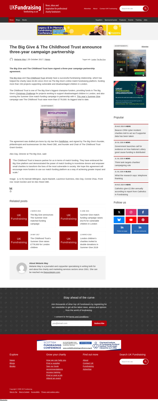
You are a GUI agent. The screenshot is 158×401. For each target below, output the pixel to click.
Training (138, 20)
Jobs (145, 20)
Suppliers (99, 20)
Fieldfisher (63, 141)
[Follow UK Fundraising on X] (119, 212)
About (95, 8)
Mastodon (3, 400)
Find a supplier (53, 363)
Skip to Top (13, 392)
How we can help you (56, 360)
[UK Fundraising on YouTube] (131, 220)
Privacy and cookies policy (50, 392)
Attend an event (53, 378)
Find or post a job (54, 375)
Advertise (87, 8)
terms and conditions (78, 317)
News (12, 20)
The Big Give (101, 59)
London (93, 59)
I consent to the (71, 317)
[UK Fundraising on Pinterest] (143, 220)
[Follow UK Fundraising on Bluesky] (119, 220)
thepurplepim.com (51, 272)
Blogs (18, 20)
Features (122, 20)
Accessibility (35, 392)
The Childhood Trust (35, 78)
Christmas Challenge (25, 93)
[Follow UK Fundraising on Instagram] (131, 212)
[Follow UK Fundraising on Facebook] (143, 212)
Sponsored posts (111, 20)
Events (130, 20)
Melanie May (20, 59)
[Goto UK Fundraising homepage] (38, 8)
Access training (53, 372)
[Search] (145, 8)
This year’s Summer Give (88, 96)
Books (24, 20)
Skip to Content (24, 392)
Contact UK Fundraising (108, 8)
